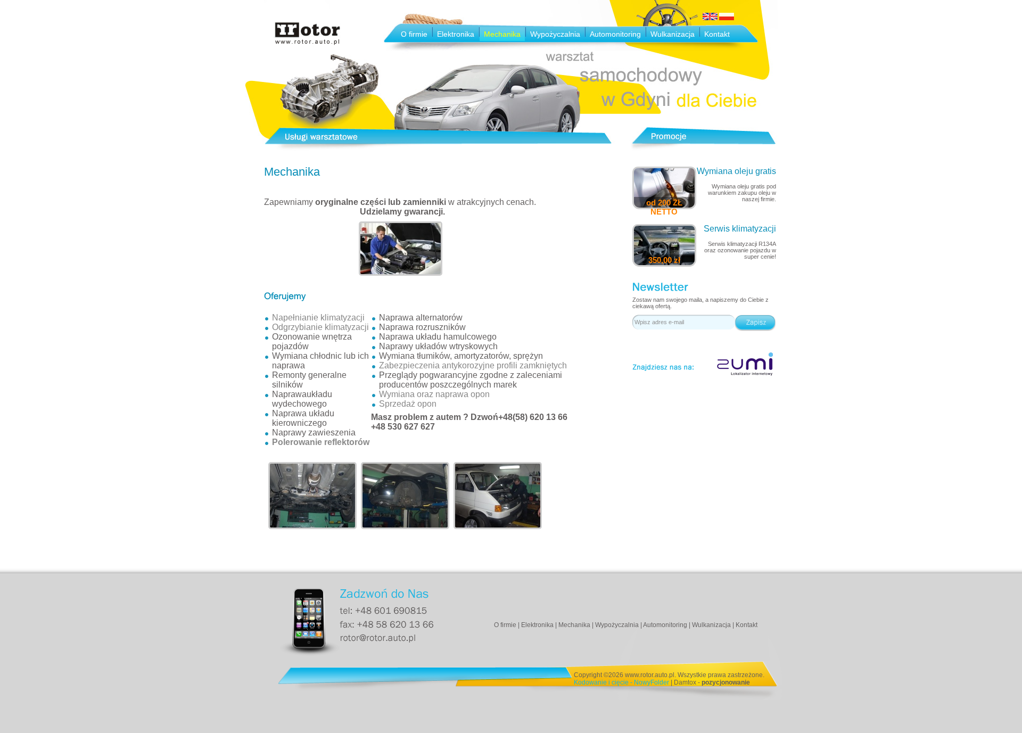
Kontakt (717, 34)
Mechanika (502, 34)
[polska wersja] (726, 18)
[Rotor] (307, 43)
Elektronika (455, 34)
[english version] (710, 18)
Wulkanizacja (672, 34)
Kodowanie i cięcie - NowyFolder (621, 682)
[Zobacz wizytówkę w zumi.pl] (745, 364)
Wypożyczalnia (555, 34)
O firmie (414, 34)
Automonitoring (615, 34)
